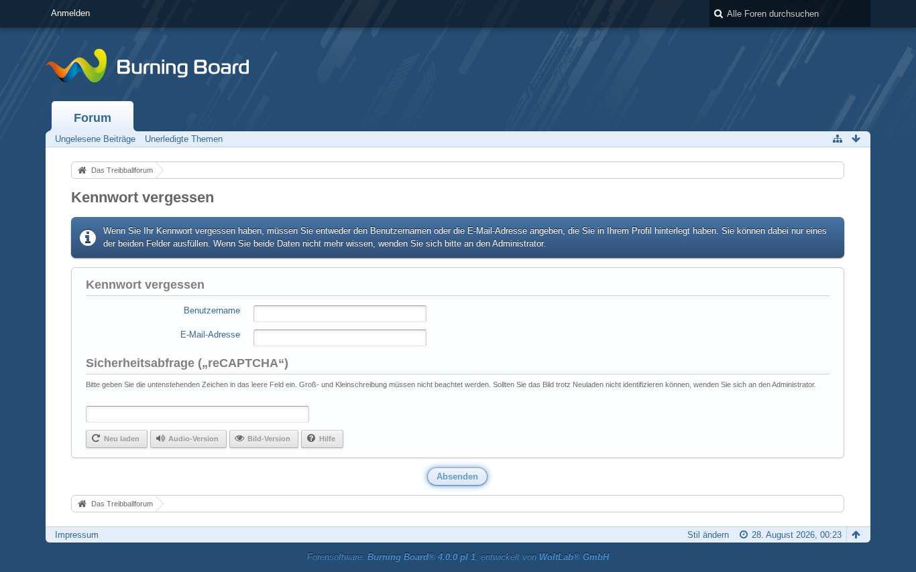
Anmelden (70, 13)
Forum (92, 118)
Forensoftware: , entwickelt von (458, 557)
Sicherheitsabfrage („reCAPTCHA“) (187, 363)
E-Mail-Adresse (210, 335)
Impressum (77, 535)
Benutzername (212, 310)
